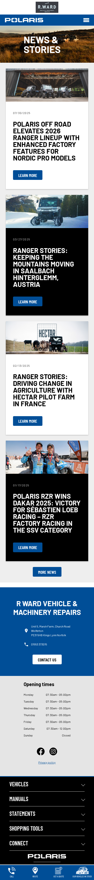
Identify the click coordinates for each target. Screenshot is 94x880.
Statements (22, 813)
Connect (18, 843)
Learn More (27, 175)
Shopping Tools (26, 828)
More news (47, 572)
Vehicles (18, 784)
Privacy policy (47, 762)
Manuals (18, 798)
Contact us (47, 659)
